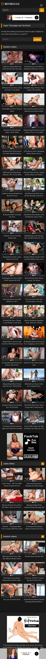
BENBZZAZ (12, 3)
